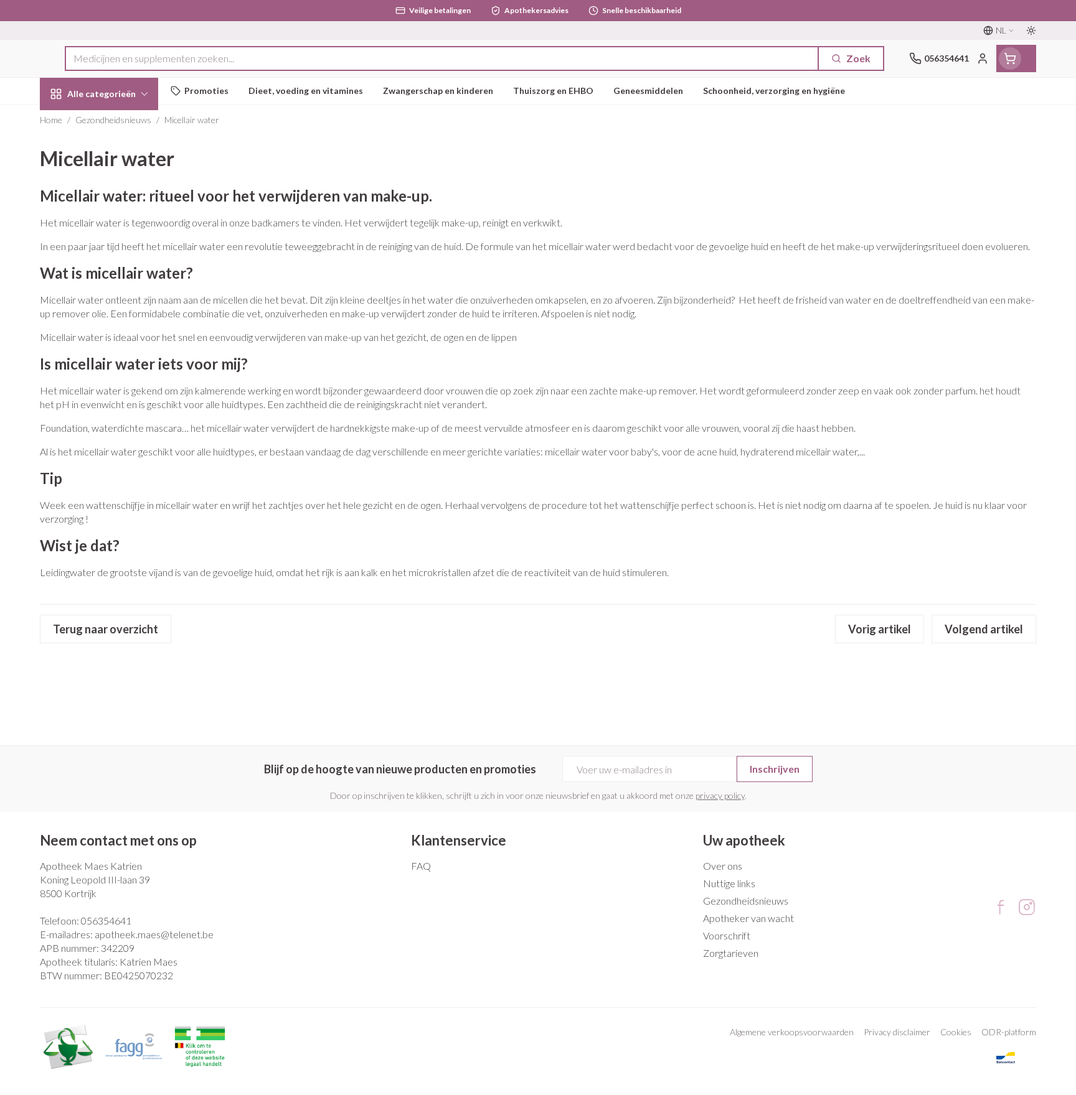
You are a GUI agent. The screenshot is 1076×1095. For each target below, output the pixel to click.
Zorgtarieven (730, 953)
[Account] (982, 58)
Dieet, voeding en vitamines (119, 205)
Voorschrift (726, 935)
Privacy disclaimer (897, 1032)
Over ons (722, 866)
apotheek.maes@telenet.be (154, 934)
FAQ (421, 866)
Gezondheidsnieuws (745, 900)
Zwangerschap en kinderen (119, 250)
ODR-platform (1008, 1032)
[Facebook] (1000, 907)
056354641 (106, 920)
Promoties (74, 122)
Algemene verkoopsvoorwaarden (792, 1032)
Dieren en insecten (119, 392)
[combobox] (442, 58)
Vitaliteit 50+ (119, 289)
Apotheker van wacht (748, 918)
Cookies (955, 1032)
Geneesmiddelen (119, 426)
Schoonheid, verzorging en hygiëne (119, 161)
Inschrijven (775, 769)
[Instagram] (1026, 907)
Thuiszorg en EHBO (119, 358)
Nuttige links (729, 883)
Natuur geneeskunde (119, 323)
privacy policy (720, 795)
